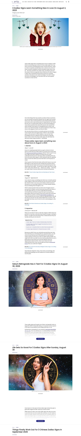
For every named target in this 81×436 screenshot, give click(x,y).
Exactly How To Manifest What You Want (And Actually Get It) (39, 227)
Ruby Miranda (14, 15)
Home (13, 5)
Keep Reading (40, 338)
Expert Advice (61, 1)
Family (35, 1)
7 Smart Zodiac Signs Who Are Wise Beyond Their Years (42, 172)
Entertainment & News (41, 1)
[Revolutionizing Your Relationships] (16, 2)
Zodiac (25, 1)
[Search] (66, 2)
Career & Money (55, 1)
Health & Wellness (48, 1)
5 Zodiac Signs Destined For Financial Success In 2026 (38, 229)
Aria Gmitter (14, 434)
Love (23, 1)
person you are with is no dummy (34, 153)
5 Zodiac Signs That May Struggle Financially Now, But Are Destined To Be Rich (39, 225)
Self (33, 1)
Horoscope (30, 1)
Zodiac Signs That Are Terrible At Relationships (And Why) (39, 222)
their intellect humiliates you (47, 194)
